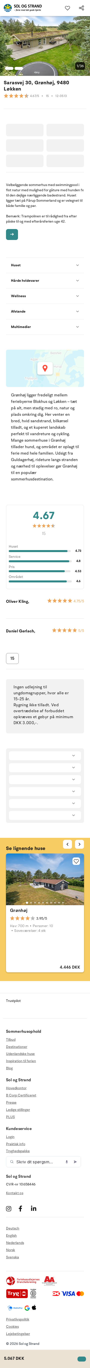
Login (10, 1137)
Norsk (10, 1250)
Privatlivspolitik (17, 1319)
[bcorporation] (34, 1297)
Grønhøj (19, 910)
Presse (11, 1102)
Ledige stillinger (18, 1109)
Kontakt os (14, 1193)
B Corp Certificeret (21, 1095)
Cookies (12, 1326)
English (11, 1235)
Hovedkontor (16, 1088)
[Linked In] (36, 1208)
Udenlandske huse (20, 1053)
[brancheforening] (23, 1284)
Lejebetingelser (18, 1333)
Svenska (12, 1257)
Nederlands (15, 1242)
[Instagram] (11, 1208)
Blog (9, 1068)
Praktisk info (15, 1144)
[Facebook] (24, 1208)
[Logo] (21, 7)
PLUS (10, 1117)
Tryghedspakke (18, 1151)
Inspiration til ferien (21, 1061)
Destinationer (16, 1046)
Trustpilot (13, 1000)
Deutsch (12, 1228)
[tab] (27, 902)
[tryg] (18, 1297)
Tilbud (11, 1040)
